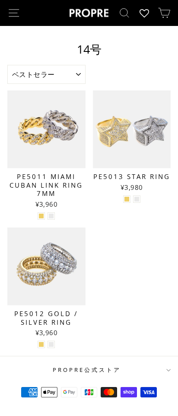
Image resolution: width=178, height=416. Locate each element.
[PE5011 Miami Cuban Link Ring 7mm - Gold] (41, 216)
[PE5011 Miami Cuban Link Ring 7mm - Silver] (51, 216)
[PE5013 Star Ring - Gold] (127, 199)
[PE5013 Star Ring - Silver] (137, 199)
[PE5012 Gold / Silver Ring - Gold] (41, 344)
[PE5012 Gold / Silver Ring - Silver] (51, 344)
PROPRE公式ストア (87, 370)
